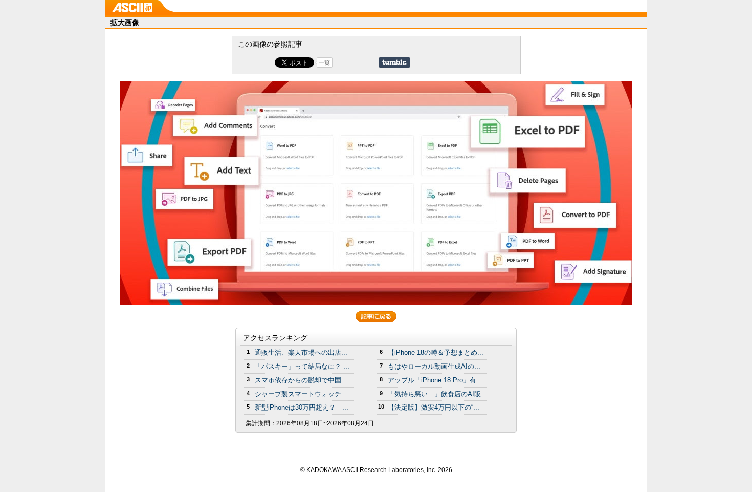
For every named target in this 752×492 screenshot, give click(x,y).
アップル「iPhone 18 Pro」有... (435, 380)
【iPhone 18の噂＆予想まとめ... (435, 352)
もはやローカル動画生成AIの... (434, 366)
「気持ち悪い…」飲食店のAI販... (437, 394)
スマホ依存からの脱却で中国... (301, 380)
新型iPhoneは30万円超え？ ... (301, 407)
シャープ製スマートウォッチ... (301, 394)
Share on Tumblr (394, 62)
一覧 (324, 62)
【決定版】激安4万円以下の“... (433, 407)
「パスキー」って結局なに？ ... (302, 366)
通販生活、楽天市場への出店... (301, 352)
